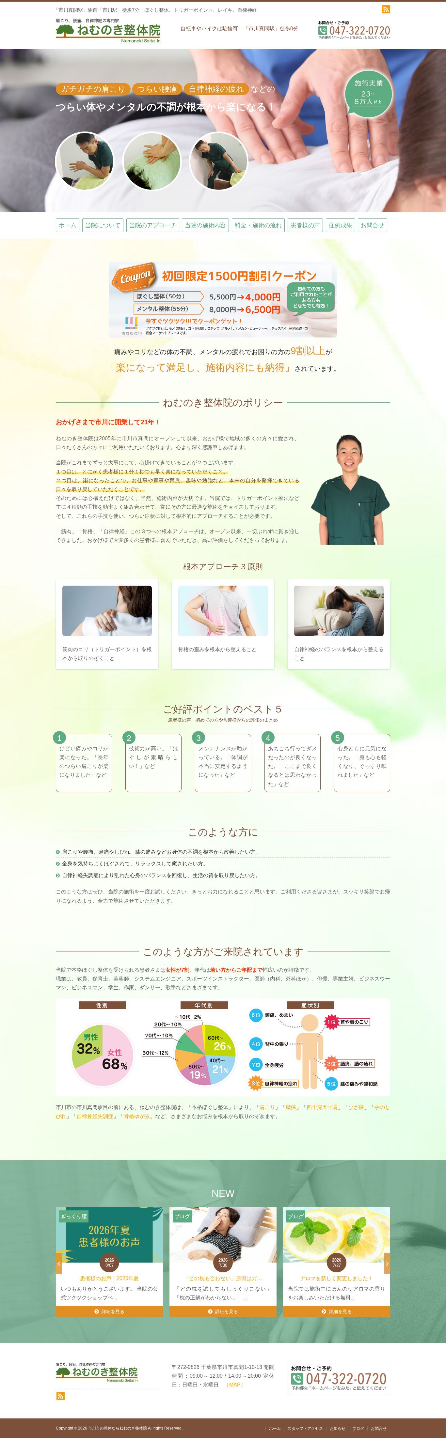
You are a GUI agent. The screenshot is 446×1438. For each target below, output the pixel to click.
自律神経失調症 (95, 1116)
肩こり (267, 1107)
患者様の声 (305, 225)
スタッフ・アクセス (305, 1428)
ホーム (67, 225)
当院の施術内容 (205, 225)
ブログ (358, 1428)
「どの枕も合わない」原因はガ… (109, 1278)
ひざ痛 (356, 1107)
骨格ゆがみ (137, 1116)
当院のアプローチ (152, 225)
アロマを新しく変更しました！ (223, 1278)
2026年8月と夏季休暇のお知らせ (336, 1278)
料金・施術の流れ (258, 225)
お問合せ (372, 225)
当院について (102, 225)
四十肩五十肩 (322, 1107)
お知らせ (337, 1428)
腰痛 (291, 1107)
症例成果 (340, 225)
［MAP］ (235, 1384)
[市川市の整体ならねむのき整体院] (108, 33)
